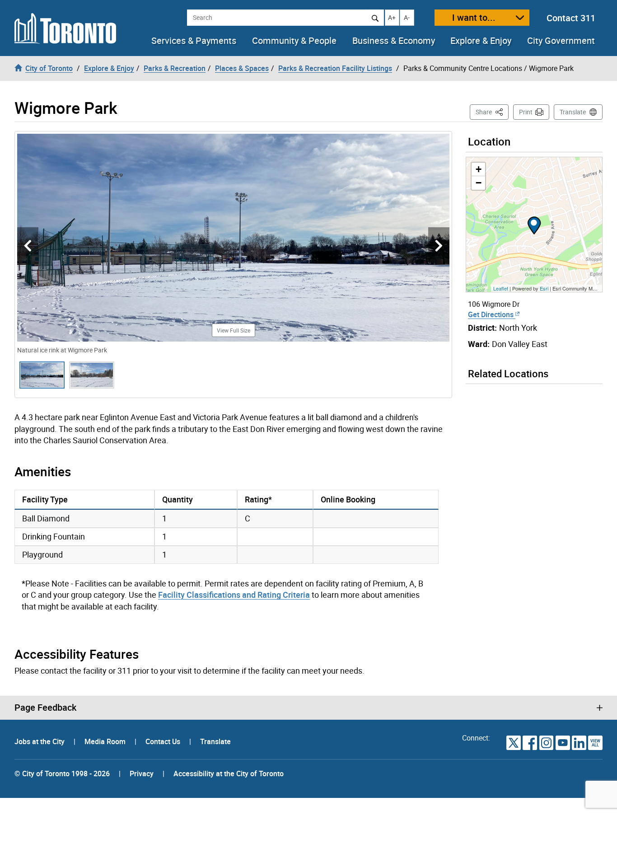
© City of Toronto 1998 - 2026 (62, 773)
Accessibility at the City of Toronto (228, 773)
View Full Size (233, 330)
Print (526, 112)
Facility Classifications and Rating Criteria (234, 594)
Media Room (105, 741)
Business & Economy (393, 41)
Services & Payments (193, 41)
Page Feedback (45, 707)
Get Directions (491, 314)
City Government (561, 41)
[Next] (438, 246)
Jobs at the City (40, 741)
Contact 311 (571, 18)
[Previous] (27, 246)
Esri (544, 288)
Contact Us (163, 741)
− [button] (478, 182)
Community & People (294, 41)
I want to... (473, 17)
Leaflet (500, 288)
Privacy (142, 773)
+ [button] (478, 169)
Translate (573, 112)
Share (492, 111)
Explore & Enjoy (480, 41)
